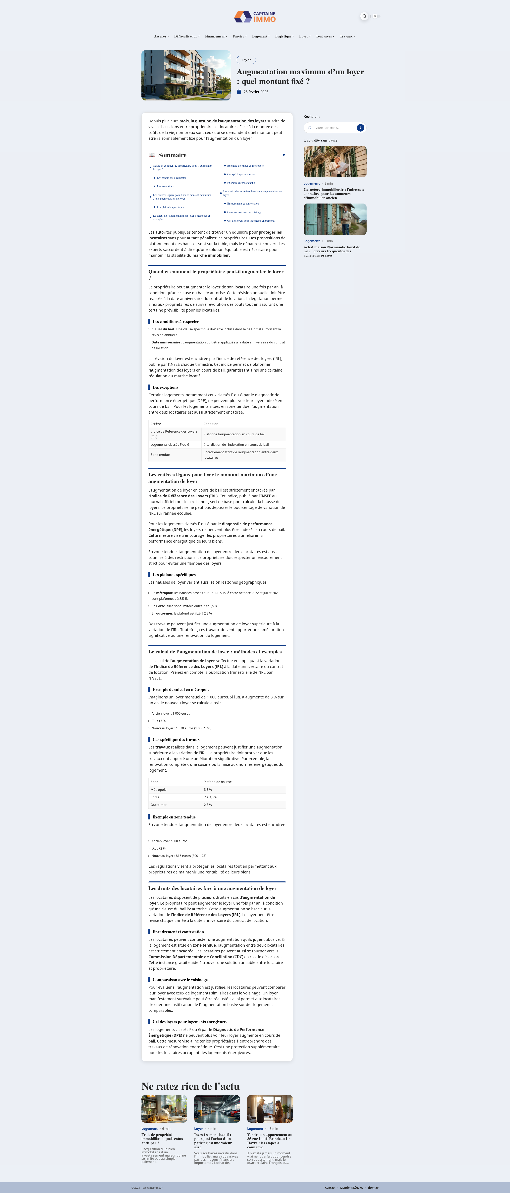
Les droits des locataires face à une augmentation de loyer (252, 193)
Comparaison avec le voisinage (244, 212)
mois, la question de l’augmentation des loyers (222, 121)
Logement (149, 1128)
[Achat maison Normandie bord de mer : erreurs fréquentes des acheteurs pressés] (335, 219)
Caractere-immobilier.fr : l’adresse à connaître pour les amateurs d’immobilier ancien (334, 194)
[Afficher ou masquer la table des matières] (236, 155)
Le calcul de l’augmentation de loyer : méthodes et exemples (181, 217)
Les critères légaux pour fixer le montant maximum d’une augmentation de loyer (182, 196)
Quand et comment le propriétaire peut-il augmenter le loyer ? (182, 167)
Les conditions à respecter (171, 178)
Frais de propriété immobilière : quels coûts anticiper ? (162, 1139)
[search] (364, 16)
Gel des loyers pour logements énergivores (251, 220)
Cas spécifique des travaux (242, 174)
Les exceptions (165, 186)
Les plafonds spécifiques (170, 207)
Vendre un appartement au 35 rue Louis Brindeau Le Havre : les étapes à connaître (269, 1141)
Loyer (246, 60)
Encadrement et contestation (243, 203)
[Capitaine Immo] (255, 16)
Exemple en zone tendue (241, 183)
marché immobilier (210, 255)
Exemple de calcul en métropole (245, 165)
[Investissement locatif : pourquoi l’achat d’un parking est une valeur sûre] (217, 1109)
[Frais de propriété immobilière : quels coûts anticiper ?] (164, 1109)
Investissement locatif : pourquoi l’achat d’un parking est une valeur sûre (213, 1141)
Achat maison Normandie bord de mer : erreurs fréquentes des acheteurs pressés (332, 251)
